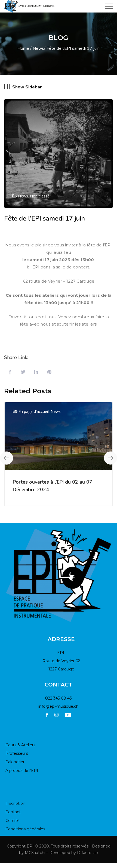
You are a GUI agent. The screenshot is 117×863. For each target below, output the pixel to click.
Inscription (15, 803)
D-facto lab (87, 852)
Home (23, 48)
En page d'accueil (34, 411)
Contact (13, 811)
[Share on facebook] (10, 373)
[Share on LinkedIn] (36, 373)
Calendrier (14, 761)
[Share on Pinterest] (49, 373)
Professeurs (16, 753)
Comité (12, 820)
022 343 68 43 (58, 698)
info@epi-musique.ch (58, 706)
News (38, 48)
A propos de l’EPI (21, 770)
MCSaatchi (35, 852)
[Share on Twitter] (23, 373)
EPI (30, 846)
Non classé (40, 196)
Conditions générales (25, 829)
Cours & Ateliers (20, 745)
